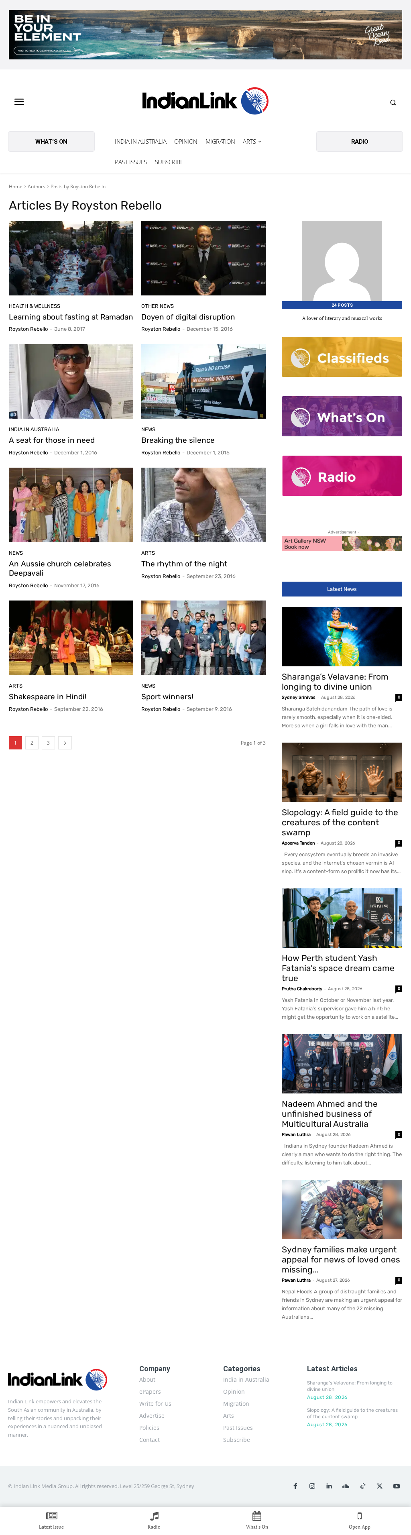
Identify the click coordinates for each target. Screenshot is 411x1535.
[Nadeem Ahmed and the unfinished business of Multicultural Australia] (342, 1063)
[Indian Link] (205, 102)
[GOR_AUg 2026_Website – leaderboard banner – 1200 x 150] (205, 34)
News (148, 429)
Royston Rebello (28, 329)
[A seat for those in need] (71, 381)
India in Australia (34, 429)
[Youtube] (396, 1486)
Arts (148, 553)
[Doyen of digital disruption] (203, 258)
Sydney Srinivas (298, 697)
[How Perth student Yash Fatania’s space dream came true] (342, 918)
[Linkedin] (329, 1486)
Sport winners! (167, 696)
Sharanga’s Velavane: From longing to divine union (335, 682)
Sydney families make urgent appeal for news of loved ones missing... (341, 1259)
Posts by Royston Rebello (78, 186)
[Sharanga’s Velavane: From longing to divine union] (342, 636)
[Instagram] (312, 1486)
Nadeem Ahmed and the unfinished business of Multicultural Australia (330, 1114)
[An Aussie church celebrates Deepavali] (71, 505)
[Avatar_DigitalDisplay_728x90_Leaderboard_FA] (342, 543)
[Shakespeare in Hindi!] (71, 638)
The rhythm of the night (184, 563)
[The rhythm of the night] (203, 505)
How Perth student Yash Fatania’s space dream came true (338, 968)
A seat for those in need (52, 440)
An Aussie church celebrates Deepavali (60, 568)
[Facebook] (295, 1486)
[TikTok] (362, 1486)
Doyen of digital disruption (188, 317)
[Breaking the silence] (203, 381)
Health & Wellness (34, 306)
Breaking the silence (178, 440)
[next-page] (65, 742)
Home (15, 186)
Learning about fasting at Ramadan (71, 317)
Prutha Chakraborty (302, 988)
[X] (379, 1486)
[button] (393, 102)
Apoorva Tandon (298, 843)
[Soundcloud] (346, 1486)
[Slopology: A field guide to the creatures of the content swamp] (342, 772)
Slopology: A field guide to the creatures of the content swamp (340, 822)
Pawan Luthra (296, 1134)
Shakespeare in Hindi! (48, 696)
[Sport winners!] (203, 638)
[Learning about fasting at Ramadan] (71, 258)
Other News (157, 306)
